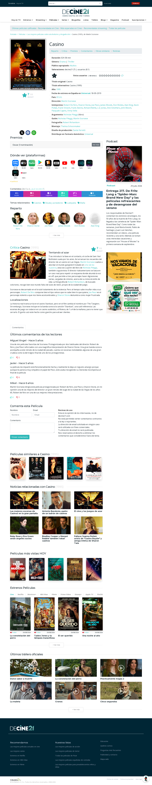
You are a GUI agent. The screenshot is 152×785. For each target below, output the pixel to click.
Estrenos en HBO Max (19, 760)
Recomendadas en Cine (48, 28)
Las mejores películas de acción (67, 746)
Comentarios (87, 51)
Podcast (125, 20)
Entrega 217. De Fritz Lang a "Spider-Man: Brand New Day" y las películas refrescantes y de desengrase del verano (123, 199)
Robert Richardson (76, 282)
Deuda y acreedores (54, 203)
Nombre (14, 410)
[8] (115, 75)
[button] (23, 144)
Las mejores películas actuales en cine (25, 746)
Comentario (15, 420)
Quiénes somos (106, 746)
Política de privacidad (126, 779)
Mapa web (104, 759)
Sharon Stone (64, 295)
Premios (74, 51)
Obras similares (103, 51)
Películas (53, 20)
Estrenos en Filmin (17, 764)
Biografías (76, 20)
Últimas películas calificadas (24, 28)
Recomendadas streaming (95, 28)
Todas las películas (117, 28)
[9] (117, 75)
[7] (113, 75)
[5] (108, 75)
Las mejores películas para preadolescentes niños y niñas (75, 765)
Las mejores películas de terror (67, 751)
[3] (104, 75)
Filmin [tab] (54, 594)
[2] (102, 75)
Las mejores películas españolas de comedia (72, 760)
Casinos (37, 203)
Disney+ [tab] (78, 594)
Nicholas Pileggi (90, 267)
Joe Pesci (93, 292)
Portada (13, 34)
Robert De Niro (28, 292)
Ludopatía (71, 203)
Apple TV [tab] (89, 594)
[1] (100, 75)
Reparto (54, 51)
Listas (86, 20)
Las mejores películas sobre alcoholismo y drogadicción (48, 34)
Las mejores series (17, 751)
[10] (119, 75)
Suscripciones (138, 20)
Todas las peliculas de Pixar (66, 755)
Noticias (116, 51)
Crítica (64, 51)
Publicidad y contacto (108, 755)
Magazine (114, 20)
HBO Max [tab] (44, 594)
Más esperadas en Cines (71, 28)
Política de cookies (112, 779)
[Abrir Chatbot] (145, 779)
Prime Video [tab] (66, 594)
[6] (111, 75)
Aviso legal (139, 779)
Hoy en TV (19, 3)
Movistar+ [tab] (32, 594)
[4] (106, 75)
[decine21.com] (22, 727)
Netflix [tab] (21, 594)
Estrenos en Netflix (17, 755)
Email (35, 410)
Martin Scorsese (87, 262)
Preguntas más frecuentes (110, 750)
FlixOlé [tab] (100, 594)
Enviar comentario (20, 437)
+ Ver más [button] (76, 709)
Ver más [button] (96, 145)
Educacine (104, 741)
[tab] (18, 327)
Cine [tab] (12, 594)
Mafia (82, 203)
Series (64, 20)
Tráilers (94, 20)
